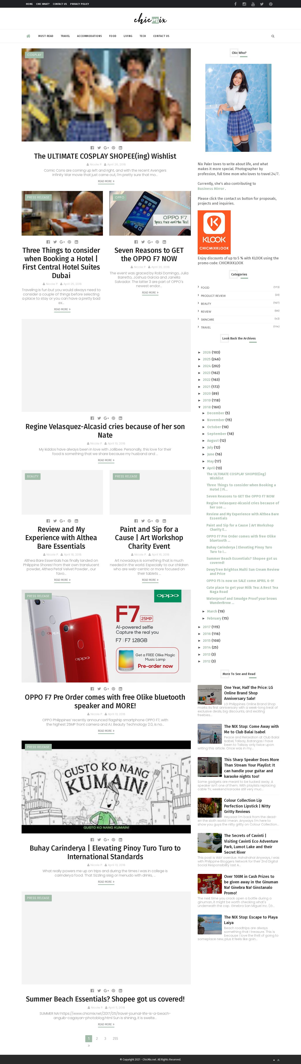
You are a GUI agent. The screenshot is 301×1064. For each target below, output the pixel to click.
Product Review (213, 296)
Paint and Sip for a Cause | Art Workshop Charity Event (149, 537)
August (213, 440)
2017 (207, 627)
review (206, 312)
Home (29, 4)
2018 (207, 407)
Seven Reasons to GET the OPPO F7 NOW (149, 254)
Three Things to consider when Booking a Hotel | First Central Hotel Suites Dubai (61, 263)
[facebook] (235, 4)
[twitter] (261, 4)
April (211, 468)
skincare (207, 319)
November (216, 420)
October (214, 427)
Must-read (46, 36)
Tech (142, 36)
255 (115, 1038)
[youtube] (253, 4)
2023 (207, 373)
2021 (207, 387)
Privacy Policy (79, 4)
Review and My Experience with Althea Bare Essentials (61, 537)
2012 (207, 661)
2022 (207, 380)
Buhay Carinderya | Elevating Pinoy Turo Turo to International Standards (105, 852)
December (216, 413)
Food (113, 36)
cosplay (34, 55)
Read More (105, 181)
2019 (207, 400)
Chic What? (43, 4)
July (210, 447)
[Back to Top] (278, 1060)
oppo (119, 197)
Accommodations (89, 36)
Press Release (38, 197)
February (214, 618)
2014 (207, 647)
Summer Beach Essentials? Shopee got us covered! (105, 999)
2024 (207, 366)
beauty (32, 476)
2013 (207, 654)
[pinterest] (270, 4)
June (211, 454)
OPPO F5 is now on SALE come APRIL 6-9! (240, 581)
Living (128, 36)
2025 (207, 359)
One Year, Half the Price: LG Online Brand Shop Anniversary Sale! (248, 693)
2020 (207, 393)
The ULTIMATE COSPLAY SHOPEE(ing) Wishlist (105, 156)
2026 (207, 352)
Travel (65, 36)
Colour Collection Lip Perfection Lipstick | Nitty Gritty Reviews (247, 806)
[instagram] (244, 4)
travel (206, 327)
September (217, 434)
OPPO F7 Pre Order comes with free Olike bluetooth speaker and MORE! (105, 701)
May (211, 461)
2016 (207, 634)
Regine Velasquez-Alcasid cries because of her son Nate (105, 430)
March (212, 611)
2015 (207, 640)
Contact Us (60, 4)
